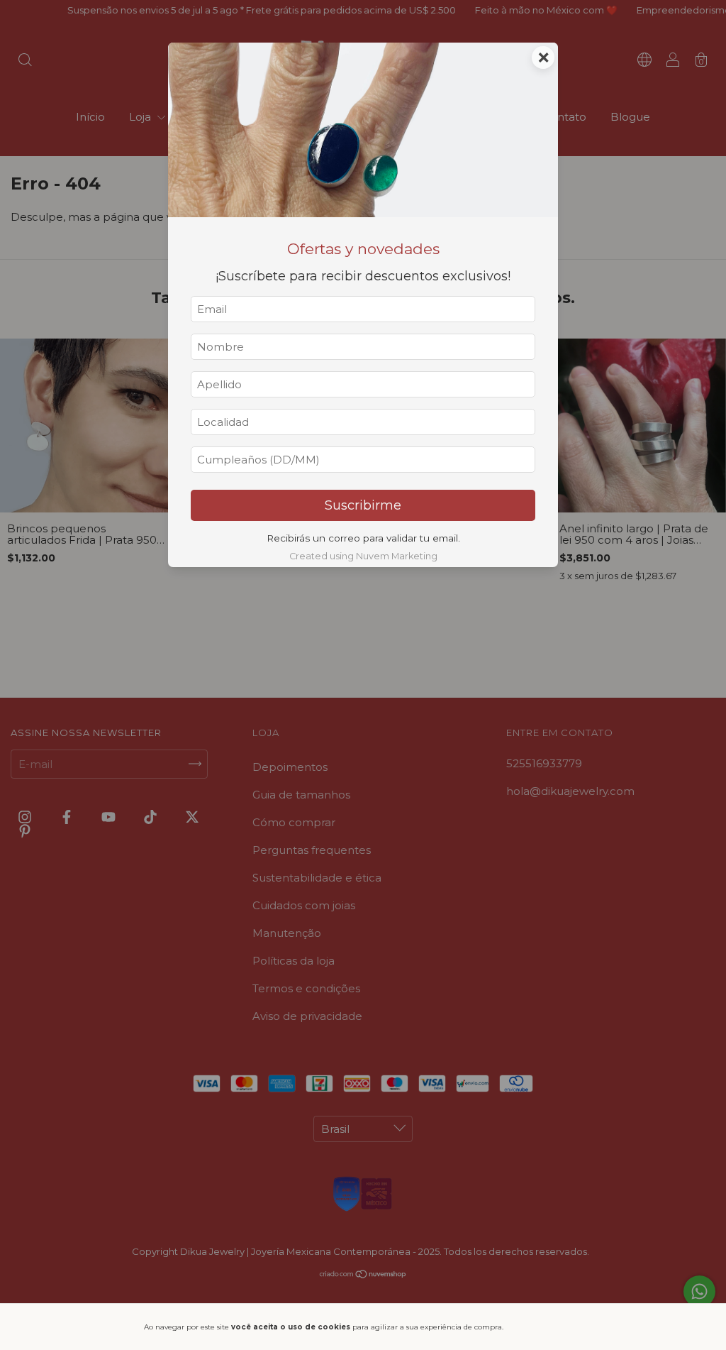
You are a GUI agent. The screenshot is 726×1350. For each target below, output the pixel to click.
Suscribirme (363, 505)
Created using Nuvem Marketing (363, 556)
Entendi (548, 1326)
